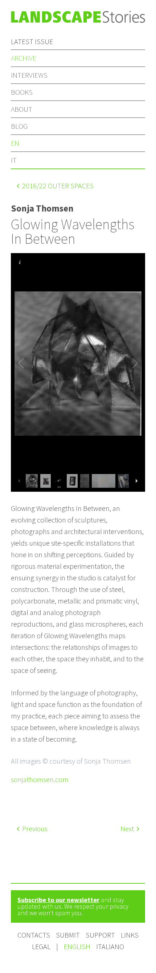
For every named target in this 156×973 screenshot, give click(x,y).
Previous (34, 828)
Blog (19, 126)
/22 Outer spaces (58, 185)
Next (127, 828)
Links (130, 934)
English (78, 946)
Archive (23, 58)
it (14, 160)
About (21, 109)
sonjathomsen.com (40, 779)
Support (100, 934)
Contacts (33, 934)
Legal (41, 946)
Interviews (29, 75)
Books (22, 92)
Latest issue (32, 41)
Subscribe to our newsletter (58, 900)
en (15, 143)
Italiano (110, 946)
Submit (68, 934)
